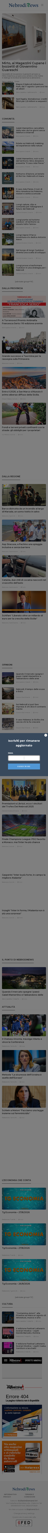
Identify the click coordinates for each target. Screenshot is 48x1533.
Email (10, 753)
